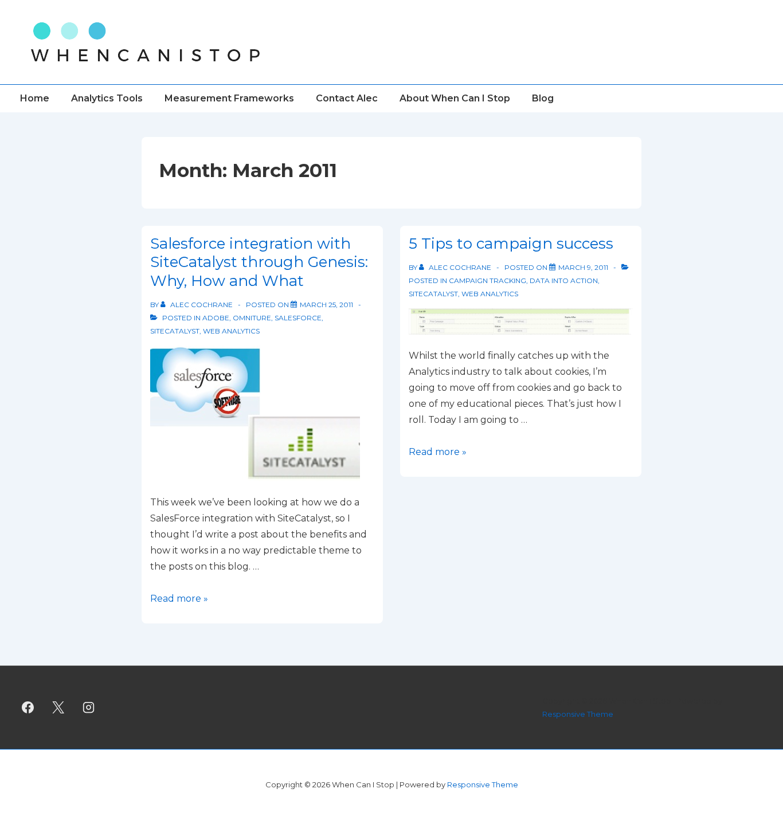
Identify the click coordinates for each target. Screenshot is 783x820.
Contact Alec (347, 98)
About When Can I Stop (455, 98)
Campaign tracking (487, 280)
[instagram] (89, 708)
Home (34, 98)
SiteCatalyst (174, 331)
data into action (564, 280)
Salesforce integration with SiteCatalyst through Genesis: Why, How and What (259, 262)
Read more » (179, 598)
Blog (543, 98)
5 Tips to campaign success (511, 243)
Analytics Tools (107, 98)
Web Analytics (231, 331)
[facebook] (28, 708)
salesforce (298, 317)
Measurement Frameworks (229, 98)
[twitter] (58, 708)
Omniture (252, 317)
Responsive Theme (577, 714)
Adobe (215, 317)
